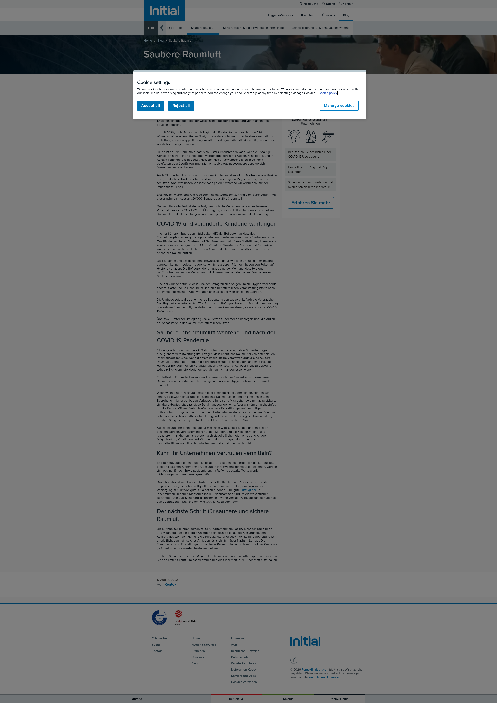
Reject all (181, 105)
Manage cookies (339, 105)
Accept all (150, 105)
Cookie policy (328, 93)
